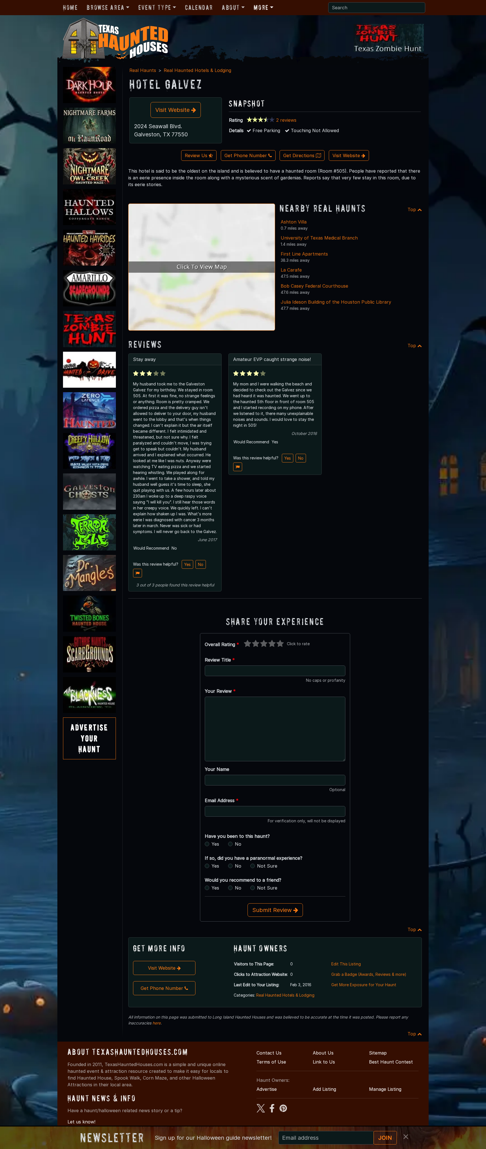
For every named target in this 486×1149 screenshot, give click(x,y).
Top (412, 209)
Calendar (199, 7)
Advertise (266, 1089)
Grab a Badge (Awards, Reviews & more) (368, 974)
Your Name (217, 769)
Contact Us (269, 1053)
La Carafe (291, 270)
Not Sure (267, 866)
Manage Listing (385, 1089)
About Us (323, 1053)
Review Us (197, 155)
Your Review (220, 691)
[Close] (405, 1136)
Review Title (220, 660)
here (156, 1023)
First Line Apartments (304, 254)
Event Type (154, 7)
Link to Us (324, 1062)
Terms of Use (271, 1062)
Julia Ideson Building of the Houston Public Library (336, 302)
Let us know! (81, 1122)
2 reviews (286, 120)
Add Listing (324, 1089)
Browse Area (105, 7)
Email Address (221, 800)
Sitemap (378, 1053)
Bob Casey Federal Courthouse (314, 286)
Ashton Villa (294, 222)
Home (70, 7)
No (200, 564)
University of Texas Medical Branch (319, 238)
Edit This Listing (346, 963)
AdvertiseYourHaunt (89, 738)
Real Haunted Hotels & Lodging (197, 70)
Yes (187, 564)
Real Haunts (142, 70)
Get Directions (299, 155)
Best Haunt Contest (391, 1062)
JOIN (385, 1137)
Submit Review (272, 910)
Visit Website (173, 110)
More (261, 7)
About (231, 7)
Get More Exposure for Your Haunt (363, 984)
